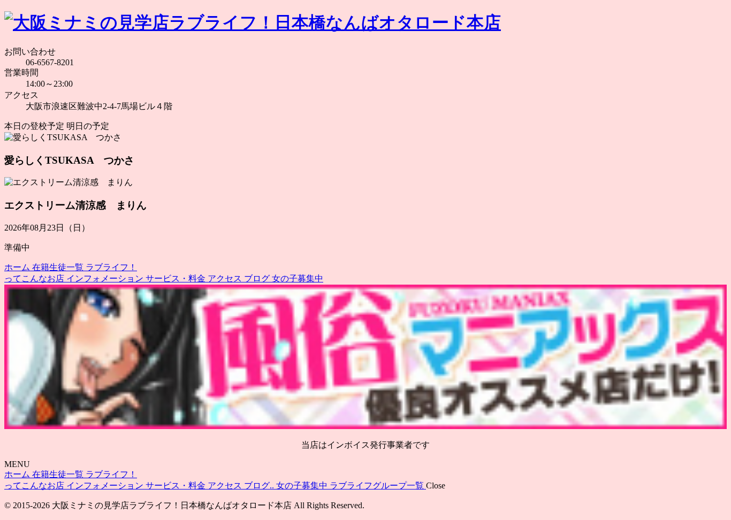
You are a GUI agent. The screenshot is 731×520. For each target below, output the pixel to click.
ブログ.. (260, 485)
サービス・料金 (177, 278)
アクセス (226, 278)
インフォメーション (106, 278)
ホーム (18, 267)
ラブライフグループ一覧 (378, 485)
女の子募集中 (297, 278)
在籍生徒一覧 (59, 267)
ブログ (258, 278)
